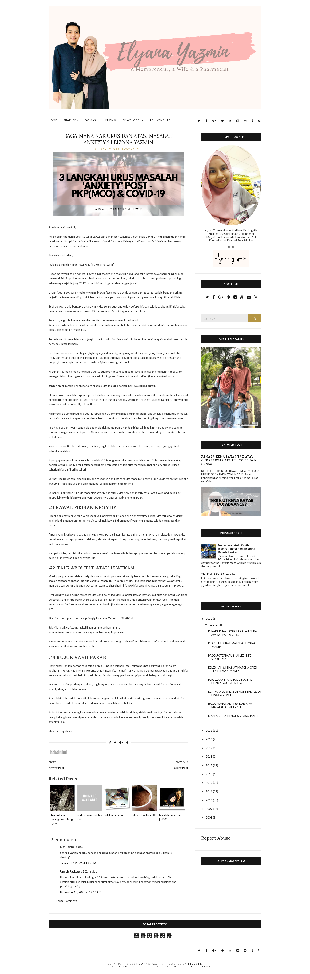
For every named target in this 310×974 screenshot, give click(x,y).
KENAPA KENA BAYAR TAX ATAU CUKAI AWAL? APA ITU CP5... (233, 633)
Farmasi (91, 120)
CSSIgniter (126, 966)
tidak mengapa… (114, 815)
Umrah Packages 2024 (74, 871)
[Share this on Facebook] (110, 742)
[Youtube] (245, 120)
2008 (209, 817)
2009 (209, 809)
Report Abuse (215, 838)
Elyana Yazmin (151, 963)
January (214, 625)
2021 (209, 730)
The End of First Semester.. (219, 574)
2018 (209, 756)
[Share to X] (60, 752)
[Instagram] (237, 120)
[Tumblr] (252, 120)
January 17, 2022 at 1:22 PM (78, 863)
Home (53, 120)
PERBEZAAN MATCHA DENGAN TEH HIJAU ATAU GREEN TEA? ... (231, 681)
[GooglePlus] (214, 120)
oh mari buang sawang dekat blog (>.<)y (61, 819)
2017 (209, 765)
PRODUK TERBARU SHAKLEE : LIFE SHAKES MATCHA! (229, 657)
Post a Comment (66, 901)
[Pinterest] (222, 120)
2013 (209, 774)
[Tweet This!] (115, 742)
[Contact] (249, 297)
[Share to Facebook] (64, 752)
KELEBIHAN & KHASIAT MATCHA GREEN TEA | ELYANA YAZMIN (233, 669)
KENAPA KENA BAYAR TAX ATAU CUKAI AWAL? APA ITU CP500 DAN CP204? (229, 460)
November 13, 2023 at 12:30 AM (80, 892)
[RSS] (259, 120)
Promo (110, 120)
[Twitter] (199, 120)
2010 (209, 800)
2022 (209, 618)
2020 (209, 739)
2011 (209, 791)
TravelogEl (132, 120)
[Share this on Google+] (121, 742)
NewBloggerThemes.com (190, 966)
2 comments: (132, 149)
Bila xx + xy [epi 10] (144, 815)
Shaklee (69, 120)
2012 (209, 782)
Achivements (160, 120)
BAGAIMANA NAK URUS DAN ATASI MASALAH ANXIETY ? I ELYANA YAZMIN (118, 139)
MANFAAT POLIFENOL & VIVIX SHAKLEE (233, 716)
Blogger (195, 963)
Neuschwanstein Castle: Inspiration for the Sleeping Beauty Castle (236, 549)
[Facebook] (206, 120)
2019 (209, 748)
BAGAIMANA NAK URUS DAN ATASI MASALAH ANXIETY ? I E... (230, 705)
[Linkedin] (230, 120)
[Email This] (52, 752)
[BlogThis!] (56, 752)
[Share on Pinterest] (127, 742)
